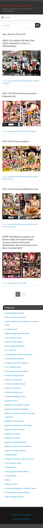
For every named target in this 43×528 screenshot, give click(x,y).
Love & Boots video (13, 463)
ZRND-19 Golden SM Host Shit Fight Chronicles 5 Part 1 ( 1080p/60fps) (18, 43)
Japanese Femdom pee (14, 421)
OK (37, 25)
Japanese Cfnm (11, 400)
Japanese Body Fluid (15, 81)
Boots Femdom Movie (14, 342)
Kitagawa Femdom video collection (19, 459)
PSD (11, 179)
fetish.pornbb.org (26, 515)
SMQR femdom (11, 484)
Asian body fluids (14, 177)
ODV (23, 131)
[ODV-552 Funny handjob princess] (21, 207)
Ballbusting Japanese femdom (17, 333)
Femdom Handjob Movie (15, 384)
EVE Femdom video (13, 367)
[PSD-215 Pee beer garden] (21, 159)
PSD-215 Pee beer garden (15, 141)
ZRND (7, 83)
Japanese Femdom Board (17, 5)
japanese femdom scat (30, 224)
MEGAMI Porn (11, 467)
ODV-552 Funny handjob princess (20, 189)
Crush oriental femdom (14, 358)
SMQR (7, 480)
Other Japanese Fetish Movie (17, 471)
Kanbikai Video (11, 454)
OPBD (24, 283)
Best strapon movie (13, 337)
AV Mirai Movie (11, 329)
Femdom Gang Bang (13, 379)
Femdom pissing (26, 177)
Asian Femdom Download (15, 317)
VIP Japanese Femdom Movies (17, 492)
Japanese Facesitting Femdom (17, 405)
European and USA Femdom (16, 363)
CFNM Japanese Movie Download (18, 354)
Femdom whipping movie (15, 396)
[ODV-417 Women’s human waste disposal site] (21, 114)
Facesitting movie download (16, 371)
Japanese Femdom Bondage (16, 409)
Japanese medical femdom (16, 442)
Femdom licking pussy (14, 392)
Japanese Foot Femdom (15, 429)
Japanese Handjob (12, 433)
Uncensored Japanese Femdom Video (20, 488)
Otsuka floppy (31, 131)
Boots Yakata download (14, 346)
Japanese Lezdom (12, 438)
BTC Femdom (10, 350)
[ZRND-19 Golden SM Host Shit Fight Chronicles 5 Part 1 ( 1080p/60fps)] (21, 63)
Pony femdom (11, 475)
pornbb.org (15, 515)
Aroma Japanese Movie (14, 313)
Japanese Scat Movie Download (18, 446)
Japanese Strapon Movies (15, 450)
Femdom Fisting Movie (14, 375)
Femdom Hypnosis (13, 388)
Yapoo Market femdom (14, 496)
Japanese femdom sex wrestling (18, 425)
